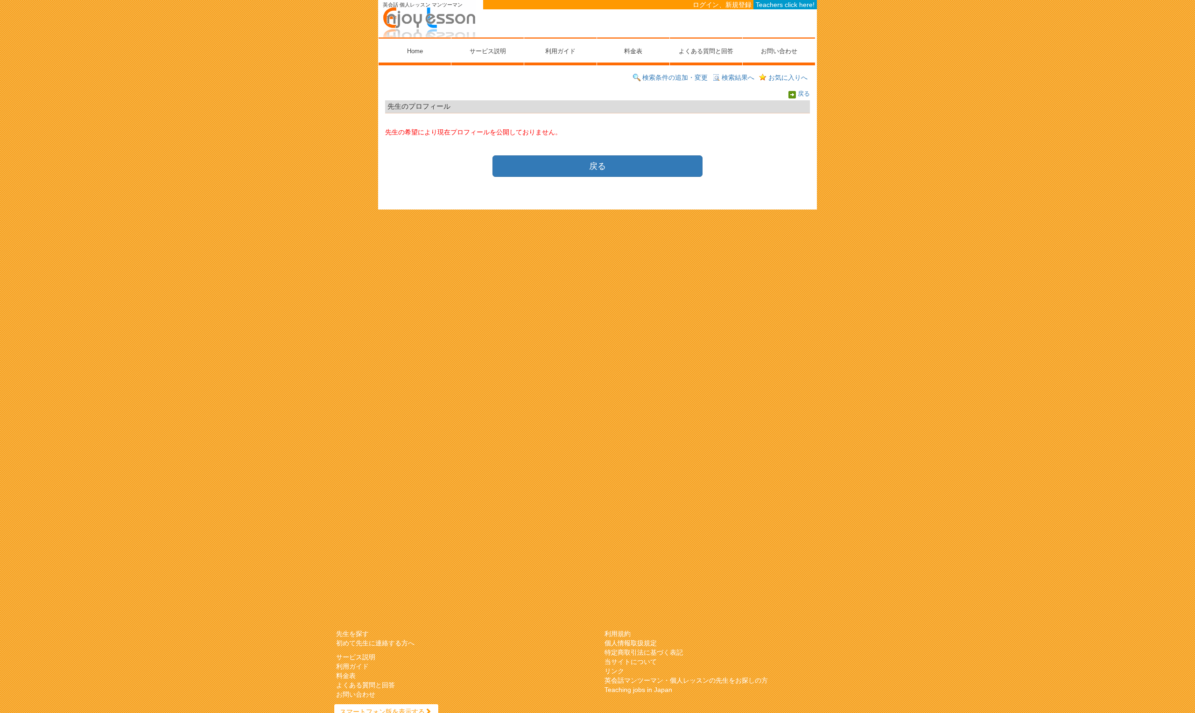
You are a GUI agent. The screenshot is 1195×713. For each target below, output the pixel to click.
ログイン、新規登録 (722, 4)
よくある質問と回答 (706, 51)
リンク (614, 671)
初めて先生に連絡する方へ (375, 643)
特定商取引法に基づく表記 (644, 652)
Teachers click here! (785, 4)
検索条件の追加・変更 (675, 77)
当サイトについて (631, 661)
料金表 (633, 51)
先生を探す (352, 633)
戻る (804, 94)
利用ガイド (560, 51)
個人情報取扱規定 (631, 643)
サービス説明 (488, 51)
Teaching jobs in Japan (638, 689)
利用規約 (618, 633)
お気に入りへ (788, 77)
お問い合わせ (779, 51)
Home (415, 51)
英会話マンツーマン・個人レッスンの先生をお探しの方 (686, 680)
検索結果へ (738, 77)
